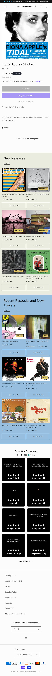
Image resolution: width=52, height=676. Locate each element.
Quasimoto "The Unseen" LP (11, 341)
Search (7, 586)
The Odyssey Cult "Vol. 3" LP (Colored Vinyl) (35, 426)
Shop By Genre (10, 576)
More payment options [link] (26, 101)
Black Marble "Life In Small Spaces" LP (38, 195)
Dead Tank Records (22, 671)
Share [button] (6, 128)
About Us (8, 603)
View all (7, 163)
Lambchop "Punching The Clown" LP (13, 277)
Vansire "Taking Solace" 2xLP (35, 236)
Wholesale (9, 608)
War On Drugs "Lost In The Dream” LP (37, 342)
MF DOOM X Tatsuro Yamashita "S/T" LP (14, 426)
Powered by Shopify (34, 671)
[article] (13, 469)
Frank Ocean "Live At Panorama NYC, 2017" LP (36, 384)
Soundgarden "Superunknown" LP (13, 383)
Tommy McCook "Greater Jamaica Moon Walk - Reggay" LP (37, 277)
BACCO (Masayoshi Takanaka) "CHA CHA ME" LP (13, 195)
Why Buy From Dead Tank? (15, 614)
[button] (4, 6)
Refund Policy (10, 597)
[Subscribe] (38, 629)
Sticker (5, 68)
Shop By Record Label (13, 581)
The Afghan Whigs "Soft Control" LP (13, 236)
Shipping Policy (11, 592)
